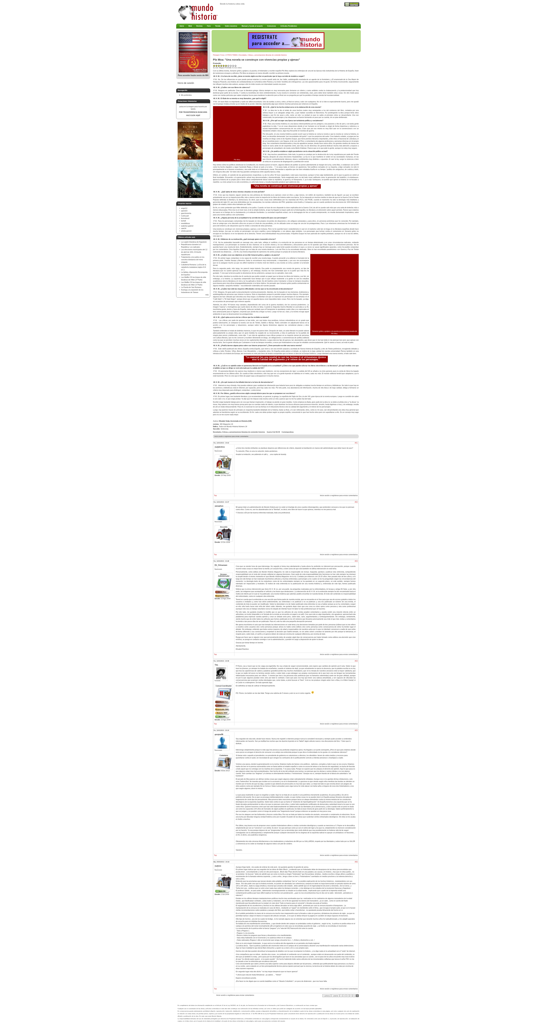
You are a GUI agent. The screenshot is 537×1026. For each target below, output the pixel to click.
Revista (199, 26)
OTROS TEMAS (231, 55)
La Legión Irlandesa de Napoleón (194, 242)
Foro (209, 26)
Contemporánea (288, 432)
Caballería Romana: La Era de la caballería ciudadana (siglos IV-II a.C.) (193, 267)
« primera (326, 996)
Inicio (182, 26)
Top (215, 495)
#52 (356, 502)
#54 (356, 661)
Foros (222, 55)
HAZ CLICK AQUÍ (193, 115)
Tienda (217, 26)
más (207, 295)
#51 (356, 443)
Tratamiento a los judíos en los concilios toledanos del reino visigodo (192, 259)
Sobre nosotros (231, 26)
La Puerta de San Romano (191, 287)
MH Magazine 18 (226, 424)
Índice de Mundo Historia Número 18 (233, 427)
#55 (356, 730)
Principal (216, 55)
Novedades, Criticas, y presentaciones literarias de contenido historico (263, 55)
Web (190, 26)
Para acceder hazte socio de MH (193, 75)
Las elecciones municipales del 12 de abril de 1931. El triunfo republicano (194, 252)
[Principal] (198, 20)
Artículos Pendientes (288, 26)
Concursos (271, 26)
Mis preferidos (186, 95)
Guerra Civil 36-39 (273, 432)
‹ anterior (335, 996)
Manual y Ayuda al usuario (252, 26)
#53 (356, 561)
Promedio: (217, 63)
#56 (356, 862)
